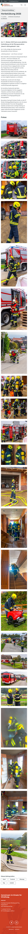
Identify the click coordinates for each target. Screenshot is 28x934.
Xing (4, 883)
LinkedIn (12, 883)
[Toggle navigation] (25, 5)
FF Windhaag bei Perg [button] (13, 1)
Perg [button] (5, 1)
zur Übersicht (4, 18)
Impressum (17, 929)
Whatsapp (22, 879)
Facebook (12, 879)
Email (4, 879)
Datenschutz (11, 929)
